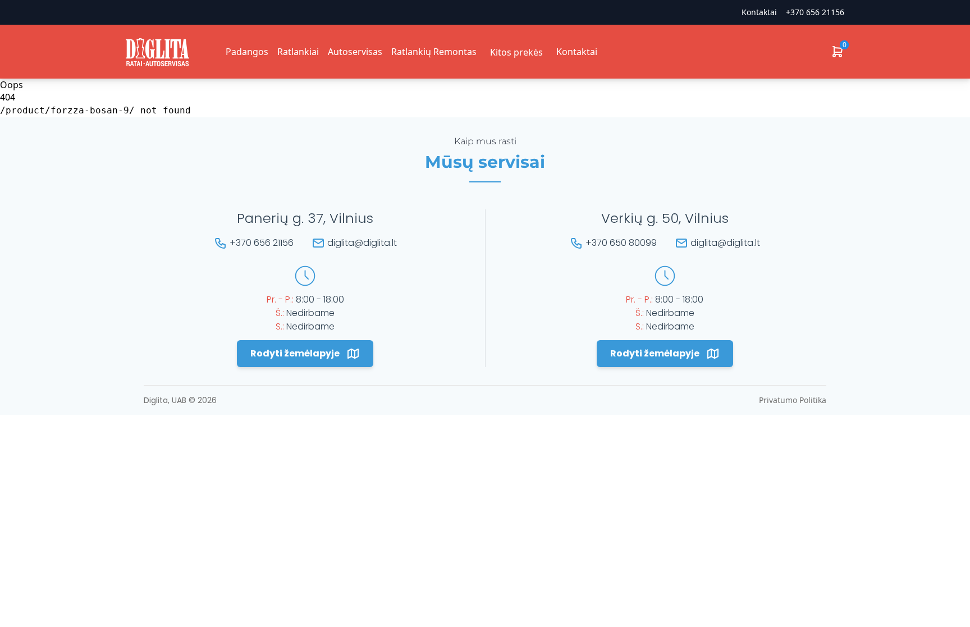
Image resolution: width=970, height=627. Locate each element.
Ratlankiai (298, 51)
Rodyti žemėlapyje (295, 353)
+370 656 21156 (815, 12)
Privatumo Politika (792, 400)
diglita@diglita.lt (362, 242)
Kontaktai (576, 51)
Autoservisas (355, 51)
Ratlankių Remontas (434, 51)
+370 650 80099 (621, 242)
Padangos (247, 51)
